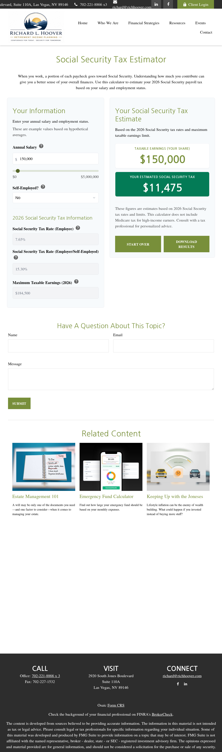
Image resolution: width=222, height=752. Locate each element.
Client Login (198, 4)
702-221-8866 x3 (93, 4)
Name (12, 334)
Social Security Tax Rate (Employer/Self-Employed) (56, 255)
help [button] (41, 146)
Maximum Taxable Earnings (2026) (46, 282)
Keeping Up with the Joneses (175, 496)
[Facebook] (168, 4)
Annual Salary (28, 146)
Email (117, 334)
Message (15, 363)
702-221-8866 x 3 (46, 675)
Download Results (186, 244)
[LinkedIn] (156, 4)
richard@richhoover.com (182, 675)
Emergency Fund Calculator (106, 496)
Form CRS (116, 705)
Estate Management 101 (35, 496)
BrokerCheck (162, 714)
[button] (82, 22)
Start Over (138, 244)
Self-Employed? (29, 187)
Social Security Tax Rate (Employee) (46, 228)
